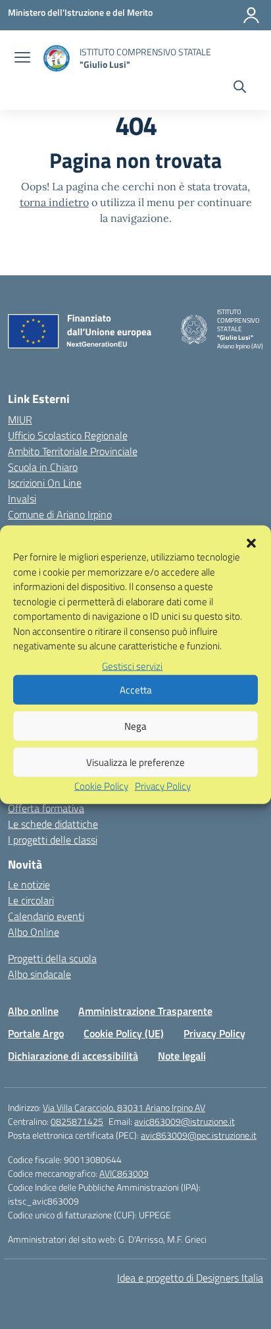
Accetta (136, 689)
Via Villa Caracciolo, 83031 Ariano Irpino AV (124, 1107)
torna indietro (54, 202)
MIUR (20, 419)
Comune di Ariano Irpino (60, 514)
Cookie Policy (101, 786)
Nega (135, 725)
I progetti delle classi (52, 840)
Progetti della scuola (52, 958)
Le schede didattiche (53, 824)
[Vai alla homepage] (56, 58)
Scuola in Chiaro (43, 467)
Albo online (33, 1011)
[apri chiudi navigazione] (22, 59)
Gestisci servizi (132, 665)
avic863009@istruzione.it (184, 1121)
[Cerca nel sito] (240, 88)
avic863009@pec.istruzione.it (199, 1135)
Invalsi (22, 498)
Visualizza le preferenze (135, 761)
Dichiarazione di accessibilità (73, 1056)
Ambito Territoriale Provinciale (72, 451)
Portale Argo (36, 1033)
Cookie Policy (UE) (124, 1033)
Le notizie (29, 884)
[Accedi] (251, 15)
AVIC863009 (124, 1173)
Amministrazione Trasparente (145, 1011)
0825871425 (77, 1121)
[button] (251, 542)
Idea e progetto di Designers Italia (190, 1278)
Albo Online (33, 932)
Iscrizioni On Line (45, 483)
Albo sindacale (39, 974)
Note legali (182, 1056)
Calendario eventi (46, 916)
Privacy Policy (163, 786)
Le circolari (31, 900)
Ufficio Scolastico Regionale (68, 435)
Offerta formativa (46, 808)
